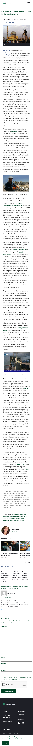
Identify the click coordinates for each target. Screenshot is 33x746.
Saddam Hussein (15, 518)
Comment (4, 626)
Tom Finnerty (21, 719)
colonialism (16, 516)
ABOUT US (6, 729)
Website (3, 670)
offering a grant (20, 464)
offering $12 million (19, 249)
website (14, 131)
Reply (2, 609)
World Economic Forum (17, 520)
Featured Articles (6, 716)
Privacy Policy (7, 739)
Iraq (8, 518)
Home (5, 711)
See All (27, 562)
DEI (22, 516)
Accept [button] (6, 743)
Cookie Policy (19, 739)
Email (3, 664)
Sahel (27, 469)
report (26, 388)
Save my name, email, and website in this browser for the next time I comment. (17, 678)
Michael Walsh (21, 714)
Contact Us (7, 721)
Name (3, 657)
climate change (8, 516)
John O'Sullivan (21, 716)
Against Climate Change (18, 514)
